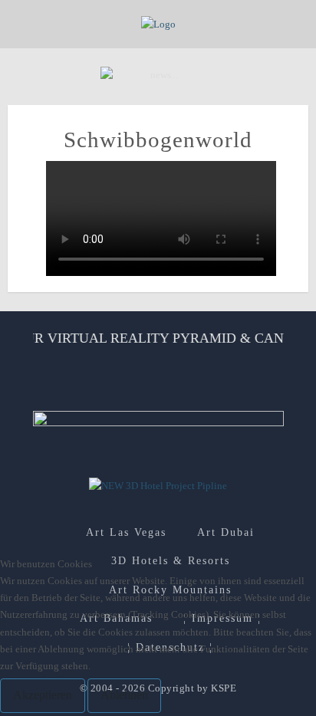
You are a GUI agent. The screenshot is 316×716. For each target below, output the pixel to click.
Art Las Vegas (126, 532)
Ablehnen (124, 694)
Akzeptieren (42, 694)
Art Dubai (226, 532)
